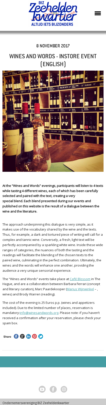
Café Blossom (80, 279)
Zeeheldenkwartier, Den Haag (53, 15)
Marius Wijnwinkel (80, 289)
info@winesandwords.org (39, 312)
